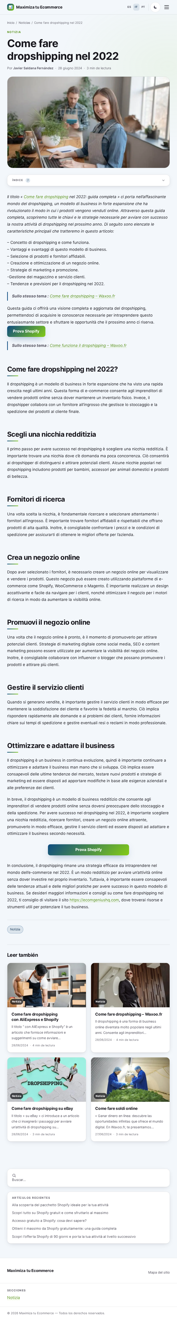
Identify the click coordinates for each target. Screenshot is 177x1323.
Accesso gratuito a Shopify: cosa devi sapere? (49, 1221)
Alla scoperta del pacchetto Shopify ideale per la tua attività (60, 1205)
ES (129, 7)
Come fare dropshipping (46, 196)
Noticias (24, 22)
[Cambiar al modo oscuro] (155, 7)
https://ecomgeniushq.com (94, 900)
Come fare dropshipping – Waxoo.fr (82, 296)
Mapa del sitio (159, 1272)
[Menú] (167, 7)
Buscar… (19, 1180)
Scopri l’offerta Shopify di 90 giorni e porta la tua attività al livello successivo (74, 1237)
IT (136, 7)
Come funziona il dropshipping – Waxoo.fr (88, 345)
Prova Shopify (26, 331)
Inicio (11, 22)
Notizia (14, 32)
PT (143, 7)
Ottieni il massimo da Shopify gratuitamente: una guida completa (64, 1228)
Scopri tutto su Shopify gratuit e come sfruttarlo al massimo (60, 1213)
